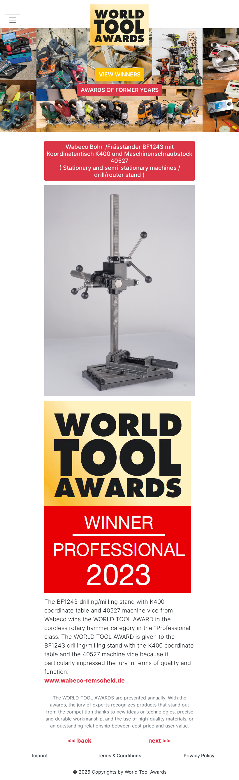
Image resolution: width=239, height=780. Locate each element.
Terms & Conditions (119, 755)
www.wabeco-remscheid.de (84, 680)
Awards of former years (120, 89)
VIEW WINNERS (119, 74)
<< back (80, 740)
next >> (159, 740)
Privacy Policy (199, 755)
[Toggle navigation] (13, 20)
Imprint (40, 755)
